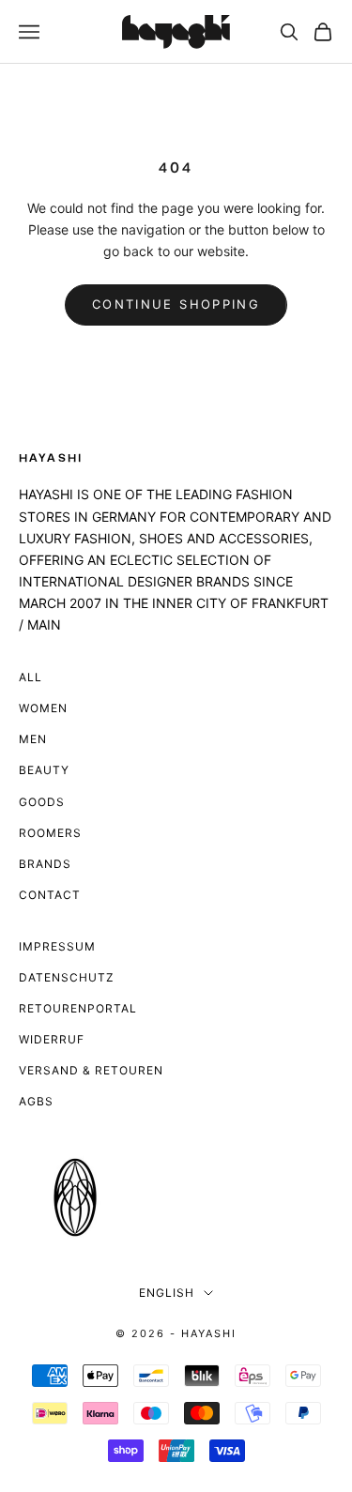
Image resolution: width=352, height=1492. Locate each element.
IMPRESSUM (57, 946)
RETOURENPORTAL (78, 1008)
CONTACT (50, 895)
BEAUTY (44, 770)
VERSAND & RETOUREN (91, 1070)
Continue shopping (176, 304)
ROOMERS (50, 833)
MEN (33, 739)
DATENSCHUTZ (67, 977)
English (166, 1293)
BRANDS (45, 864)
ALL (30, 677)
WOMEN (43, 708)
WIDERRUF (51, 1039)
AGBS (36, 1101)
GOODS (42, 802)
